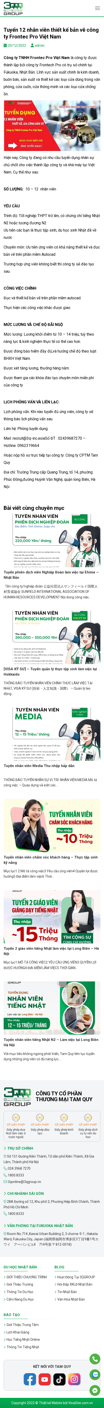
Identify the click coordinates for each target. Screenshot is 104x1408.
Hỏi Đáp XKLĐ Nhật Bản (74, 1284)
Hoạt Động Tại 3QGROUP (76, 1277)
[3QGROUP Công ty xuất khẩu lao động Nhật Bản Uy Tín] (28, 8)
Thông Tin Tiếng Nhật (23, 1347)
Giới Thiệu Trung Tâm (23, 1325)
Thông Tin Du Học (20, 1292)
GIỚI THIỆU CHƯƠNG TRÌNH (27, 1277)
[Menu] (97, 8)
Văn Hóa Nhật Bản (71, 1299)
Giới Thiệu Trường (20, 1284)
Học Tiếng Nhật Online (23, 1339)
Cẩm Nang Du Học (20, 1299)
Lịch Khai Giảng (18, 1332)
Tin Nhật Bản (67, 1292)
